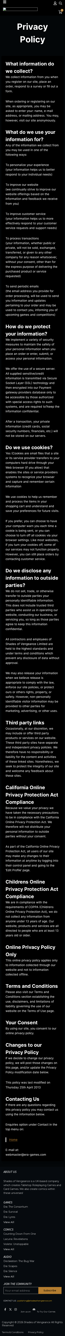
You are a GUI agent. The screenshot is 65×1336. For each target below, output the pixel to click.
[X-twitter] (10, 1309)
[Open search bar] (60, 3)
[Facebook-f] (5, 1309)
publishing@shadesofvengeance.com (34, 1301)
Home (13, 1139)
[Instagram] (15, 1309)
